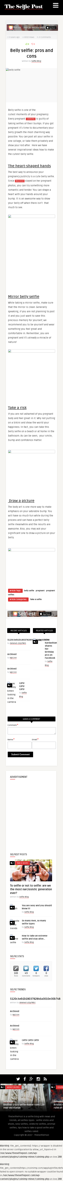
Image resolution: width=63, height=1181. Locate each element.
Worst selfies (13, 1087)
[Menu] (55, 6)
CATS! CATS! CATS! (22, 686)
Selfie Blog (36, 61)
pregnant (40, 590)
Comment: (13, 724)
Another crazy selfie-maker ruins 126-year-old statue (24, 1106)
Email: (35, 739)
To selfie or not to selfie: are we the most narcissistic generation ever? (31, 889)
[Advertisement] (31, 813)
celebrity (31, 119)
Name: (11, 739)
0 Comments (45, 37)
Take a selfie (36, 599)
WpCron (13, 658)
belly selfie (29, 590)
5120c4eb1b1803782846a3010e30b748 (28, 640)
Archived (11, 654)
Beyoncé (20, 181)
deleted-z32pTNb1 (18, 643)
